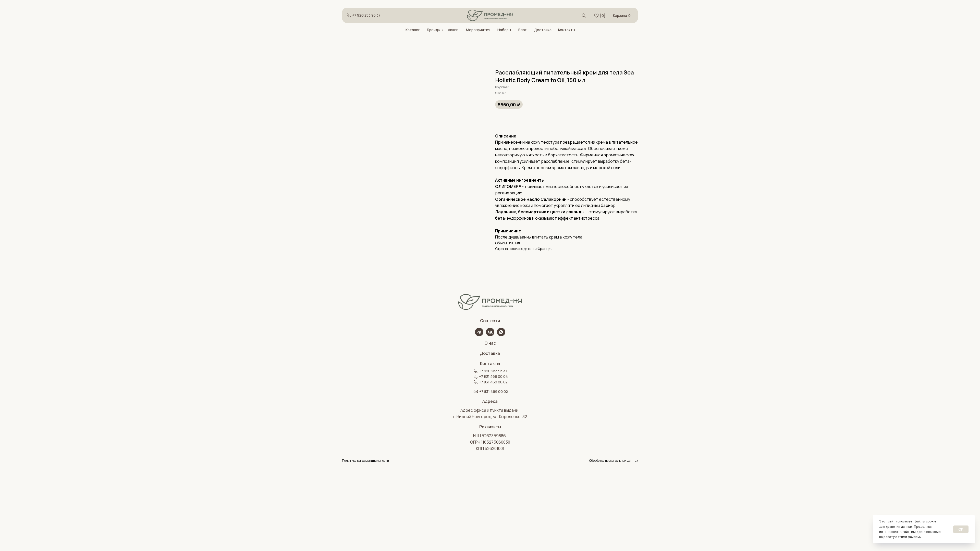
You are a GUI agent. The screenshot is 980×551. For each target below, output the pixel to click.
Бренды (433, 29)
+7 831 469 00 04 (493, 376)
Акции (453, 29)
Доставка (543, 29)
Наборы (504, 29)
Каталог (413, 29)
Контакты (566, 29)
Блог (522, 29)
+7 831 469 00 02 (493, 382)
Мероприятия (478, 29)
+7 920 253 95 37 (366, 15)
